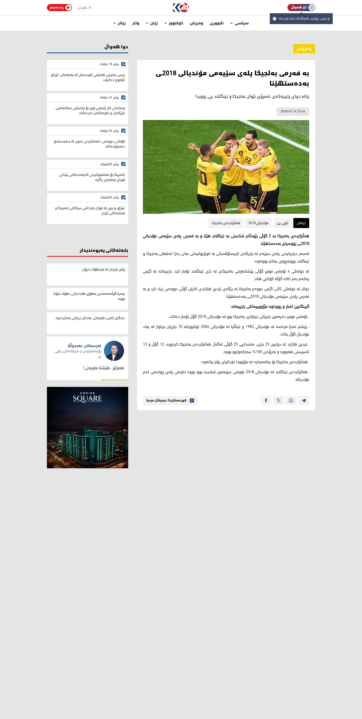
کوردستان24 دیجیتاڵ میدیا (166, 400)
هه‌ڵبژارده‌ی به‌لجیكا (226, 223)
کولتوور (176, 23)
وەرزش (196, 23)
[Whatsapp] (291, 400)
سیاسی (242, 23)
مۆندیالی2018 (258, 223)
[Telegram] (303, 400)
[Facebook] (266, 400)
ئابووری (217, 23)
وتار (135, 23)
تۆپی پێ (282, 223)
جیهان (301, 223)
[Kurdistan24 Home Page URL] (181, 7)
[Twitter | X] (278, 400)
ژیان (154, 23)
